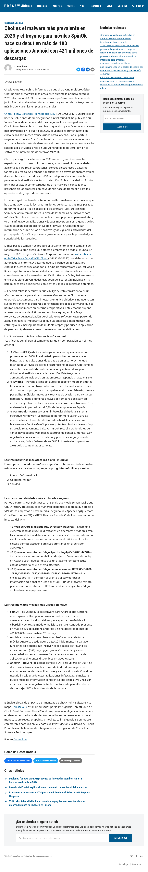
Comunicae (20, 66)
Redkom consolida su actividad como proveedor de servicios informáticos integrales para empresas (118, 56)
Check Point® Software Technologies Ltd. (29, 113)
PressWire (15, 6)
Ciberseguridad (13, 22)
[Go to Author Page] (8, 67)
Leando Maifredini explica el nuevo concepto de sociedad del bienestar (48, 787)
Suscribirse (122, 126)
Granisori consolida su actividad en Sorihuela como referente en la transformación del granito (117, 38)
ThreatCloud (19, 707)
